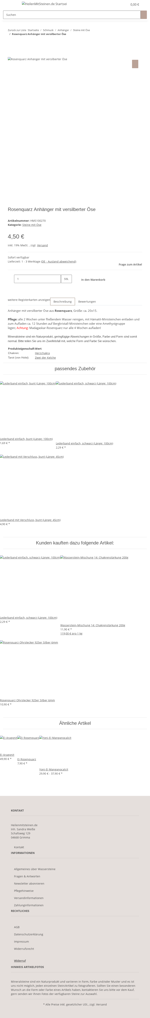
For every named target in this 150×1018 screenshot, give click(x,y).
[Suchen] (144, 15)
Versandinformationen (29, 898)
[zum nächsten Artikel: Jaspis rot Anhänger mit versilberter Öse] (18, 42)
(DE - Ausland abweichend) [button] (58, 261)
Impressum (21, 941)
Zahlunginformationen (29, 905)
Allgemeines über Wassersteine (34, 869)
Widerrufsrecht (24, 949)
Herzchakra (42, 353)
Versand (42, 245)
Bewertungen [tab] (87, 301)
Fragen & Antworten (27, 876)
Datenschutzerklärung (28, 934)
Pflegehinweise (24, 891)
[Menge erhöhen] (64, 287)
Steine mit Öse (31, 225)
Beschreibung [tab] (63, 301)
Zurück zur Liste (17, 30)
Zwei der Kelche (45, 357)
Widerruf (20, 961)
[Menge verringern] (11, 279)
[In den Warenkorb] (11, 54)
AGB (17, 927)
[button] (117, 4)
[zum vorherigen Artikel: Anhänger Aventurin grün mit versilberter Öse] (11, 42)
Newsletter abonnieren (29, 883)
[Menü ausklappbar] (13, 4)
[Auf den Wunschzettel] (135, 64)
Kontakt (19, 847)
